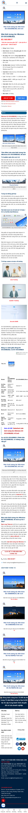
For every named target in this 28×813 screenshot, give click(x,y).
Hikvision (9, 106)
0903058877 (18, 774)
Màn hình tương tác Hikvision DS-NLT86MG (14, 692)
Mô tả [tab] (3, 113)
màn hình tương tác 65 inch (9, 103)
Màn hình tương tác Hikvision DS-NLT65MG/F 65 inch (14, 660)
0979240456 (10, 774)
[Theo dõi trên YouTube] (22, 748)
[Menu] (17, 3)
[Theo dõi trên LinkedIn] (19, 748)
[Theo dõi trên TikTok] (21, 744)
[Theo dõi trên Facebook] (17, 744)
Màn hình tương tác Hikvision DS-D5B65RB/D (14, 628)
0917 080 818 (11, 795)
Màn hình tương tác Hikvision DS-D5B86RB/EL (14, 597)
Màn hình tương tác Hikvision (12, 101)
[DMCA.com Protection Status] (20, 734)
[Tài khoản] (26, 2)
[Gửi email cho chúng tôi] (24, 744)
